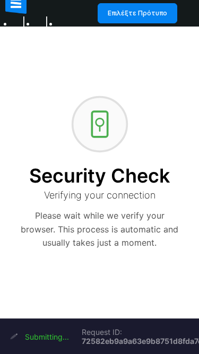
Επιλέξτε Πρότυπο (137, 13)
